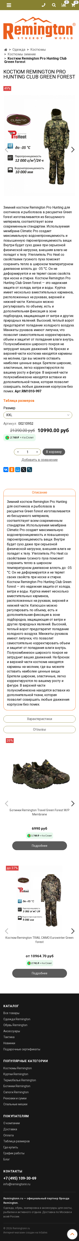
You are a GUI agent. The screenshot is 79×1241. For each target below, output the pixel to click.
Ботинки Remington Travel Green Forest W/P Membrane (40, 812)
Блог (6, 1159)
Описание (39, 492)
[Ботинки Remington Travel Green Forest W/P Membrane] (39, 772)
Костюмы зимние (22, 54)
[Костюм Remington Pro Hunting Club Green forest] (39, 145)
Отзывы (39, 729)
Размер (9, 408)
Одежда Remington (16, 1019)
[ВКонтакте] (5, 469)
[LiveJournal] (29, 469)
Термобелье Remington (19, 1080)
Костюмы (38, 50)
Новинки (9, 1043)
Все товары (11, 1013)
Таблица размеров (16, 1141)
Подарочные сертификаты (21, 1049)
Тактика (9, 1037)
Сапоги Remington (16, 1092)
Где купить (10, 1147)
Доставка (10, 1129)
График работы (13, 1153)
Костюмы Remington (17, 1068)
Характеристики (39, 719)
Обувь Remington (15, 1025)
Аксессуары (11, 1031)
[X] (23, 469)
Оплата (8, 1135)
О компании (11, 1123)
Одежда (18, 50)
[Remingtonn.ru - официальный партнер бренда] (39, 27)
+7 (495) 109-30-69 (19, 1178)
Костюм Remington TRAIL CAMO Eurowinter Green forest (39, 940)
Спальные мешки (15, 1104)
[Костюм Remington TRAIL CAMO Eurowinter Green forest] (39, 900)
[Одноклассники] (11, 469)
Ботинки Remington (16, 1086)
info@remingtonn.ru (16, 1184)
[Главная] (5, 50)
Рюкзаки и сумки (15, 1098)
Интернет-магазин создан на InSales (25, 1232)
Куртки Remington (15, 1074)
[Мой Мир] (17, 469)
